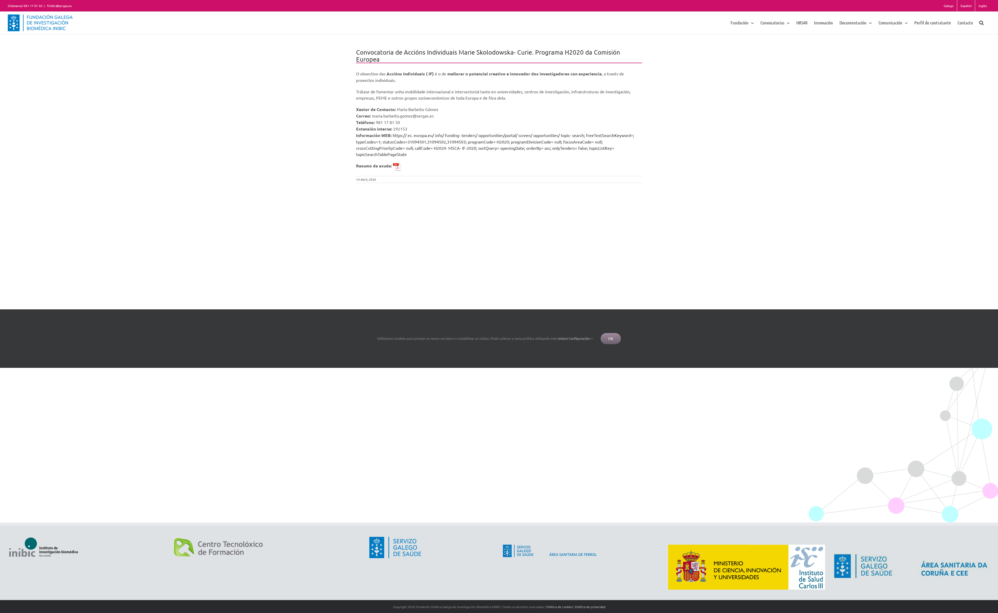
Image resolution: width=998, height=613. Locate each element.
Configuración (580, 338)
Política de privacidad (590, 607)
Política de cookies (560, 607)
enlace (563, 338)
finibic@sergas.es (59, 6)
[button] (981, 22)
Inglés (983, 6)
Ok (610, 338)
